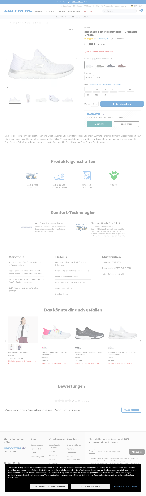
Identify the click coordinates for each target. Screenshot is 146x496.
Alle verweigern (90, 486)
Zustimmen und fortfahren (49, 486)
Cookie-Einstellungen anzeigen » (125, 486)
